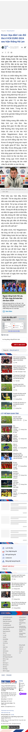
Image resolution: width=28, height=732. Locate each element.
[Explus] (14, 337)
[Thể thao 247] (5, 613)
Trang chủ (3, 30)
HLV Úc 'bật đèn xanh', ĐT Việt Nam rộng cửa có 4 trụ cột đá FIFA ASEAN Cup (20, 367)
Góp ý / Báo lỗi (19, 344)
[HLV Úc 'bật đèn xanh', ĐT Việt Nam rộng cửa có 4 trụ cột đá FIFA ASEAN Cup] (6, 369)
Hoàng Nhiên (18, 399)
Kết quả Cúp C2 (22, 636)
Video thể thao (6, 629)
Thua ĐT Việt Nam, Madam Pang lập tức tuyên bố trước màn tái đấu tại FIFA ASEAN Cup (15, 438)
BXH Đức (5, 666)
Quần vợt (21, 647)
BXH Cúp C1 (5, 662)
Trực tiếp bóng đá (7, 625)
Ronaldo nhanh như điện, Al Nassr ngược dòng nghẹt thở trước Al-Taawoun (15, 493)
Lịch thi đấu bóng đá (7, 617)
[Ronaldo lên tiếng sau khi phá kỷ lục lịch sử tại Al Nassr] (6, 396)
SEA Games (5, 651)
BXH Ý (4, 660)
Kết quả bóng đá (6, 619)
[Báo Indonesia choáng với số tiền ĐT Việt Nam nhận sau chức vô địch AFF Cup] (6, 429)
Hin (16, 362)
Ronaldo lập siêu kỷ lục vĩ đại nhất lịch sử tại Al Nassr (19, 404)
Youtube (22, 683)
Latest (3, 675)
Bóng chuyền (22, 645)
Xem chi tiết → (22, 319)
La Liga (4, 635)
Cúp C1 (4, 633)
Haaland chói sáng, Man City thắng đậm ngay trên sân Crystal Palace (16, 484)
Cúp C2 (4, 649)
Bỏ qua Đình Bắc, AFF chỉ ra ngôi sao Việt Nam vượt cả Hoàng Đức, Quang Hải (15, 466)
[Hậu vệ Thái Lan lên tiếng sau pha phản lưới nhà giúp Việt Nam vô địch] (6, 447)
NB (26, 457)
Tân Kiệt (17, 380)
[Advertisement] (14, 15)
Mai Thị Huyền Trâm (20, 371)
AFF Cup (5, 653)
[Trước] (3, 326)
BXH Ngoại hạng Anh (7, 656)
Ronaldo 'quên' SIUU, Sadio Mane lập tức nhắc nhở (19, 386)
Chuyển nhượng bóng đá (8, 627)
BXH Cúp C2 (5, 664)
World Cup (5, 643)
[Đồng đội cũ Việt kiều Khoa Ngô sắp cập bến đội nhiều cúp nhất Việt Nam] (6, 456)
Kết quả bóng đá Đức (22, 630)
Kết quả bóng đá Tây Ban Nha (22, 627)
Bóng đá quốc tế (10, 30)
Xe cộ (20, 651)
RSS (21, 688)
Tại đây (12, 714)
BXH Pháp (5, 668)
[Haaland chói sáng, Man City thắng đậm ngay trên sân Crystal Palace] (6, 483)
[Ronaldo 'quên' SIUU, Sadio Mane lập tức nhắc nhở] (6, 387)
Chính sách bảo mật (5, 712)
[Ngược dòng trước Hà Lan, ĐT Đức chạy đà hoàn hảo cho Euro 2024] (14, 287)
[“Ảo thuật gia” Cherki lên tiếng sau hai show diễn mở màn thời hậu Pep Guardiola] (6, 378)
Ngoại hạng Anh (6, 631)
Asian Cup (5, 647)
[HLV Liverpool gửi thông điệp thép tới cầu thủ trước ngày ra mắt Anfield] (6, 360)
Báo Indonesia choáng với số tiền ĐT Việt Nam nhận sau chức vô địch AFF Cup (15, 429)
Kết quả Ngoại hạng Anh (22, 620)
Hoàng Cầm (18, 408)
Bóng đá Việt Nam (7, 655)
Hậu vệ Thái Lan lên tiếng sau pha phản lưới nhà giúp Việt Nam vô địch (15, 447)
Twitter (21, 686)
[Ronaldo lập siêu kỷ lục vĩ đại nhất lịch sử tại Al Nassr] (6, 405)
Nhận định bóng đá (7, 621)
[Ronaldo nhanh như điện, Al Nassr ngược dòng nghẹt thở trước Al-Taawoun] (6, 493)
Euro (4, 645)
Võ (20, 653)
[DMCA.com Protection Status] (10, 727)
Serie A (4, 637)
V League (5, 641)
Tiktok (21, 690)
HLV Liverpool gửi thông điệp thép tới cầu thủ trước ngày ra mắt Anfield (19, 358)
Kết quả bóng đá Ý (22, 623)
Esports (21, 649)
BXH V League (6, 670)
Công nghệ (9, 675)
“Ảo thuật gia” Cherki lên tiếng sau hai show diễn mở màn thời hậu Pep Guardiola (19, 377)
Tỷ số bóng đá (6, 623)
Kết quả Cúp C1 (22, 617)
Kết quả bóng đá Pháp (22, 634)
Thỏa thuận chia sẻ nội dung (7, 710)
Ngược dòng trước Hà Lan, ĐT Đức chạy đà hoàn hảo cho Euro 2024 (14, 303)
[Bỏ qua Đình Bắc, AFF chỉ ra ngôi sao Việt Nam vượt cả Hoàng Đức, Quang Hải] (6, 465)
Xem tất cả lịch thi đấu (14, 331)
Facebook (22, 685)
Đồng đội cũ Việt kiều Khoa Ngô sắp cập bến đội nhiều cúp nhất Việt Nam (18, 456)
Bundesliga (5, 639)
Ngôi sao (5, 569)
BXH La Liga (5, 659)
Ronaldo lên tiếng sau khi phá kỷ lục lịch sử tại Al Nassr (19, 395)
